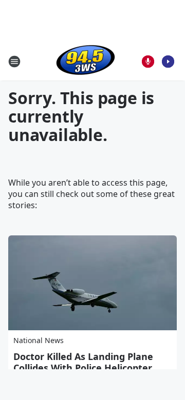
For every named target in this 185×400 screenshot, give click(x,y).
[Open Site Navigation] (14, 61)
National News (38, 340)
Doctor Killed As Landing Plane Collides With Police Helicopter (83, 362)
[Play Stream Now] (168, 61)
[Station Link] (85, 61)
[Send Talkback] (148, 61)
